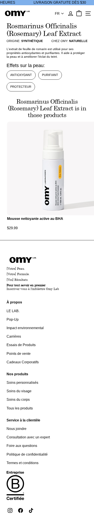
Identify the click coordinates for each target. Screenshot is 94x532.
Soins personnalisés (22, 382)
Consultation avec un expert (28, 437)
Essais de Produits (21, 345)
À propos (14, 302)
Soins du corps (18, 399)
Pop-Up (13, 319)
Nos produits (17, 374)
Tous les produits (20, 408)
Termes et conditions (22, 463)
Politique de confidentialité (27, 454)
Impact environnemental (25, 328)
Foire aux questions (22, 446)
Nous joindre (16, 429)
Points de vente (19, 353)
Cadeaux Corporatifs (23, 362)
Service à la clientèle (23, 420)
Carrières (14, 336)
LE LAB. (13, 311)
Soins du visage (19, 391)
